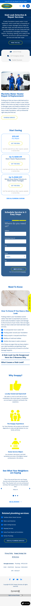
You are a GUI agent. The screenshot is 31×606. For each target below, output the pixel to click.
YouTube (17, 579)
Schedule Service (9, 117)
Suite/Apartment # (10, 238)
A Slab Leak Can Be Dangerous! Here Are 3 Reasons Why (15, 356)
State (6, 253)
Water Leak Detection (9, 521)
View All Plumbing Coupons (15, 198)
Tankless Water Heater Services (12, 517)
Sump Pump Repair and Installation (13, 532)
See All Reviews (14, 501)
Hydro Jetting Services (10, 524)
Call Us (24, 6)
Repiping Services (8, 528)
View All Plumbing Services (15, 540)
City (6, 246)
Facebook (10, 579)
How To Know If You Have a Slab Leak (15, 312)
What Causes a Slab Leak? (12, 362)
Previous (1, 488)
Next (30, 488)
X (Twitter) (13, 579)
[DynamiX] (15, 591)
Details (18, 269)
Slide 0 (13, 495)
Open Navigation (28, 6)
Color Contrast (21, 595)
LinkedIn (21, 579)
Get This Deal (15, 143)
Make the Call (15, 42)
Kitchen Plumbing (8, 536)
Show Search (20, 6)
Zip (6, 260)
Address (7, 230)
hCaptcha (23, 272)
